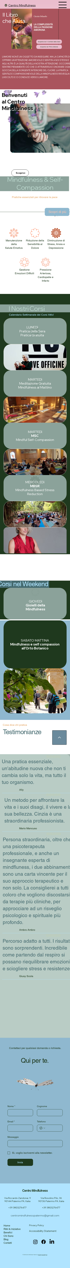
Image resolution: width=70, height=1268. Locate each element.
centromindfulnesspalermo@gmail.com (35, 1215)
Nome (11, 1106)
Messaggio (13, 1137)
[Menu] (63, 5)
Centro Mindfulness (22, 5)
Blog (6, 1239)
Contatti (8, 1242)
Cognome (42, 1106)
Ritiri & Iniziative (12, 1229)
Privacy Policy (36, 1225)
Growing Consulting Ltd (42, 1254)
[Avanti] (27, 167)
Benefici (8, 1232)
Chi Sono (8, 1236)
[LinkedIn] (52, 1242)
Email (11, 1121)
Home (7, 1225)
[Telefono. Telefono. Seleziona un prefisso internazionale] (42, 1128)
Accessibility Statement (42, 1231)
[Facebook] (43, 1242)
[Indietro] (14, 167)
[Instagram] (35, 1242)
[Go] (59, 737)
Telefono (41, 1121)
